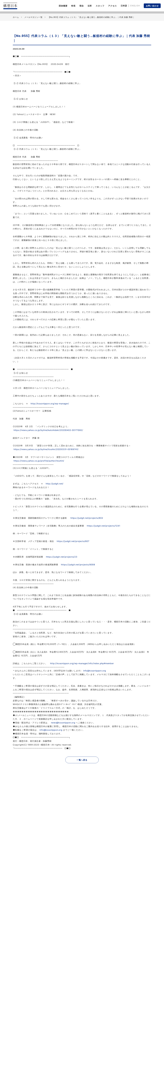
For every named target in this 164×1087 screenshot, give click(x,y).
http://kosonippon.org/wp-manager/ (50, 403)
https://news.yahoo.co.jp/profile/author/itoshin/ (39, 460)
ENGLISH (135, 5)
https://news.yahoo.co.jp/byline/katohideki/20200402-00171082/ (48, 430)
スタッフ (100, 5)
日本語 (124, 5)
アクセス (112, 5)
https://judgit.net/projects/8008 (78, 564)
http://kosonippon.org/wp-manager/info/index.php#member (82, 663)
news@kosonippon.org (63, 722)
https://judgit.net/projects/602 (86, 518)
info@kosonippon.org (94, 670)
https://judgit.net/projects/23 (61, 557)
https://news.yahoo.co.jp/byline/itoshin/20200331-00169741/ (46, 449)
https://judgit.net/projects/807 (73, 541)
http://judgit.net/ (54, 483)
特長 (73, 5)
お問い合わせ (152, 5)
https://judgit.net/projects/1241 (103, 525)
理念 (81, 5)
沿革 (90, 5)
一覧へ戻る (82, 760)
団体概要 (63, 5)
